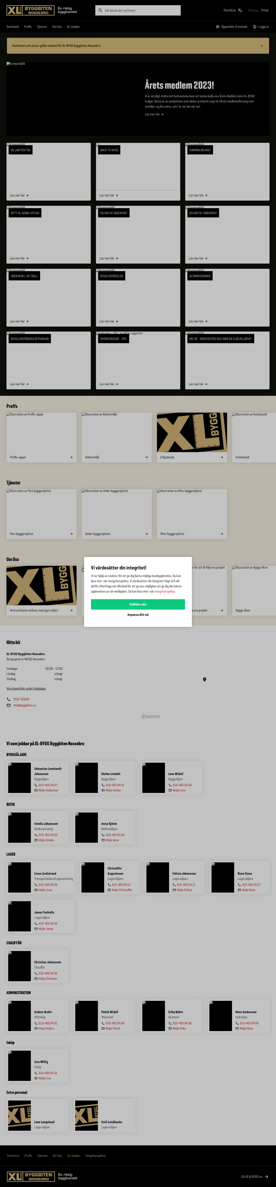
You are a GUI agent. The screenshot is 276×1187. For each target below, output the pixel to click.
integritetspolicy (165, 591)
